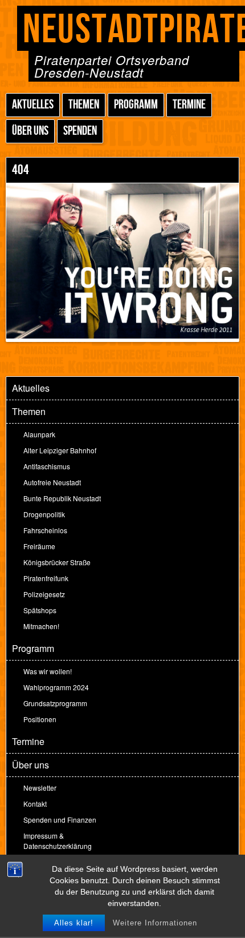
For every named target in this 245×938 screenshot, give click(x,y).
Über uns (30, 131)
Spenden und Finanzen (59, 819)
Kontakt (35, 803)
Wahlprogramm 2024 (56, 687)
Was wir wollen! (47, 671)
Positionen (39, 719)
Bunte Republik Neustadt (62, 498)
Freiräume (39, 546)
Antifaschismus (46, 466)
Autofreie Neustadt (52, 482)
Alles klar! (73, 923)
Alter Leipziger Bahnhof (59, 450)
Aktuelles (33, 104)
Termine (189, 104)
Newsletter (39, 787)
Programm (136, 104)
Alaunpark (39, 434)
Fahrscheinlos (45, 530)
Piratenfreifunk (45, 578)
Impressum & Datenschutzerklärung (57, 841)
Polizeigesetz (44, 594)
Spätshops (39, 610)
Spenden (80, 131)
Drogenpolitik (44, 514)
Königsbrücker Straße (57, 562)
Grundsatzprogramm (55, 703)
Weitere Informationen (155, 923)
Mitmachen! (41, 626)
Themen (83, 104)
